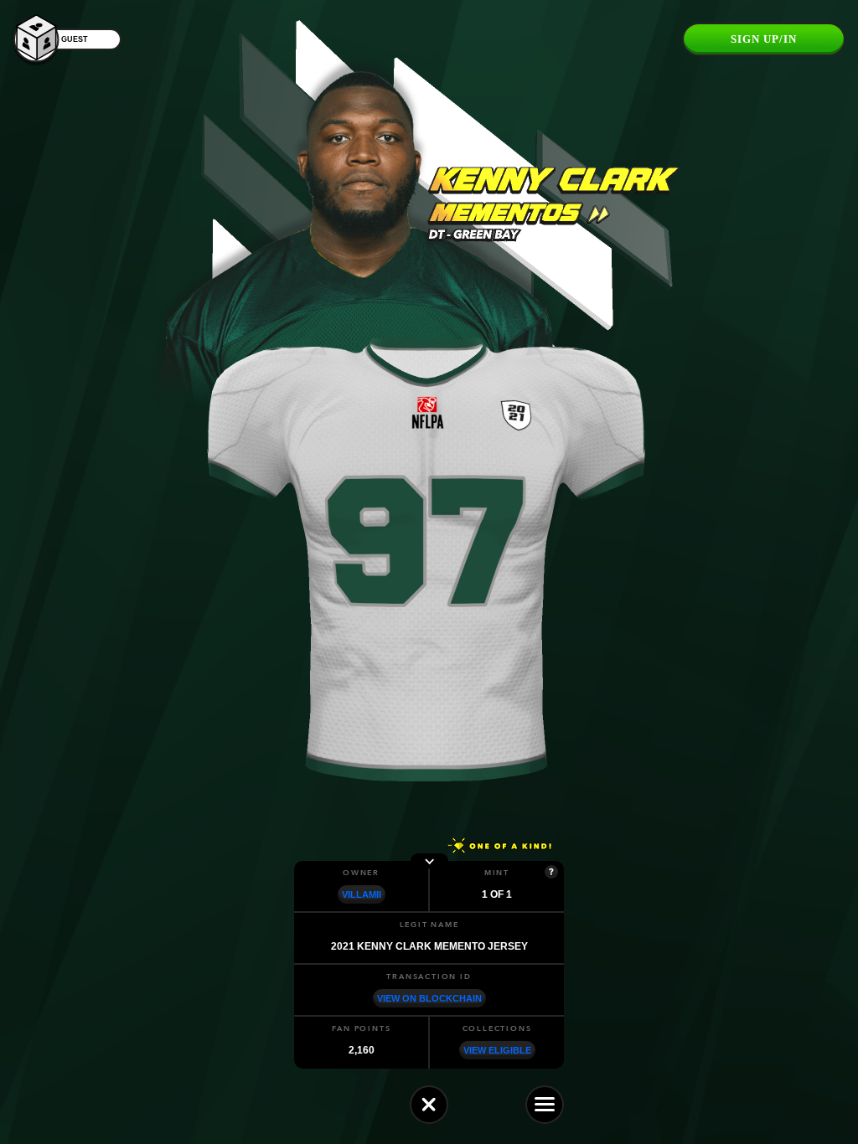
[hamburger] (544, 1104)
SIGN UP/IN (764, 39)
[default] (429, 1104)
